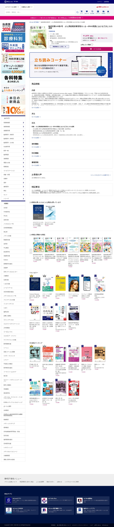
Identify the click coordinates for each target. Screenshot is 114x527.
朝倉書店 (6, 419)
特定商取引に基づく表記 (26, 481)
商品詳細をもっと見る (58, 46)
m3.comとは (105, 525)
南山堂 (5, 231)
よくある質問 (40, 481)
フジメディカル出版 (9, 299)
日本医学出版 (7, 443)
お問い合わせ (97, 525)
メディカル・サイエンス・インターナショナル (13, 397)
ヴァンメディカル (9, 319)
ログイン (99, 1)
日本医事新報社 (8, 227)
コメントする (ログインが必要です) (100, 175)
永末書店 (6, 410)
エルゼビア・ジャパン (10, 335)
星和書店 (6, 427)
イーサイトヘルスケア (10, 371)
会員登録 (106, 1)
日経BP (6, 267)
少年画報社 (7, 327)
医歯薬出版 (7, 239)
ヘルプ (91, 525)
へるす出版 (7, 283)
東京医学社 (7, 393)
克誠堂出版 (7, 255)
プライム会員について (10, 481)
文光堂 (5, 207)
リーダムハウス (8, 331)
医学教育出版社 (8, 367)
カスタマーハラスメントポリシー (80, 525)
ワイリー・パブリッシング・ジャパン (13, 380)
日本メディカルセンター (10, 271)
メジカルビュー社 (9, 223)
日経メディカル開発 (9, 351)
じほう (5, 307)
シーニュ (6, 347)
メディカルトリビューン (10, 451)
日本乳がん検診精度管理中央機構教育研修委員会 (13, 415)
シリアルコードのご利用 (72, 481)
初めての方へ (50, 481)
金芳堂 (5, 243)
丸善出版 (6, 279)
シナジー (6, 359)
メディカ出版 (7, 235)
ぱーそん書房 (7, 406)
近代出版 (6, 435)
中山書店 (6, 247)
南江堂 (5, 375)
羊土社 (5, 215)
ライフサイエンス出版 (10, 339)
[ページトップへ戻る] (109, 524)
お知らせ (59, 481)
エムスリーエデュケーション (12, 323)
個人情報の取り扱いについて (64, 525)
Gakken (6, 259)
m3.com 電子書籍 (34, 22)
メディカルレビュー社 (10, 295)
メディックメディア (9, 423)
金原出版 (6, 219)
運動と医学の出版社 (9, 459)
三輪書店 (6, 275)
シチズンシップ (8, 447)
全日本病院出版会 (9, 291)
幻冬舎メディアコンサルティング (13, 402)
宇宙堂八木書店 (8, 363)
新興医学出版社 (8, 263)
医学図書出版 (7, 343)
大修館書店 (7, 455)
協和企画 (6, 311)
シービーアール (8, 287)
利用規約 (53, 525)
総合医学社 (7, 251)
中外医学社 (7, 211)
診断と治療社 (7, 315)
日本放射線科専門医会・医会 (12, 431)
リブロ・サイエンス (9, 355)
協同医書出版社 (8, 439)
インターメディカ (9, 303)
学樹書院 (6, 389)
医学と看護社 (7, 385)
